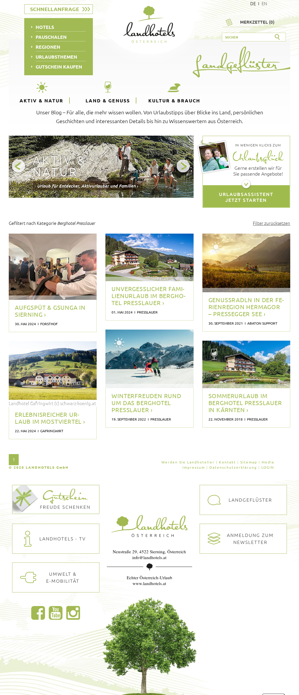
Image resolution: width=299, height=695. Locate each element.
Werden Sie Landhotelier (188, 462)
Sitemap (248, 462)
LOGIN (267, 467)
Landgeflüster (250, 499)
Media (268, 462)
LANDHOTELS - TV (62, 538)
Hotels (45, 27)
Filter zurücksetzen (271, 223)
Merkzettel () (257, 22)
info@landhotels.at (149, 557)
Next (183, 166)
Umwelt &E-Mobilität (62, 577)
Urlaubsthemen (56, 57)
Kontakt (227, 462)
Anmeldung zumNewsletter (250, 538)
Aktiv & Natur (41, 100)
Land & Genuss (108, 100)
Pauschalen (51, 37)
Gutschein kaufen (59, 67)
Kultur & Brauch (174, 100)
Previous (19, 166)
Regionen (48, 47)
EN (264, 3)
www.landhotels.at (149, 583)
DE (253, 3)
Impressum (193, 467)
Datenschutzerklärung (233, 467)
